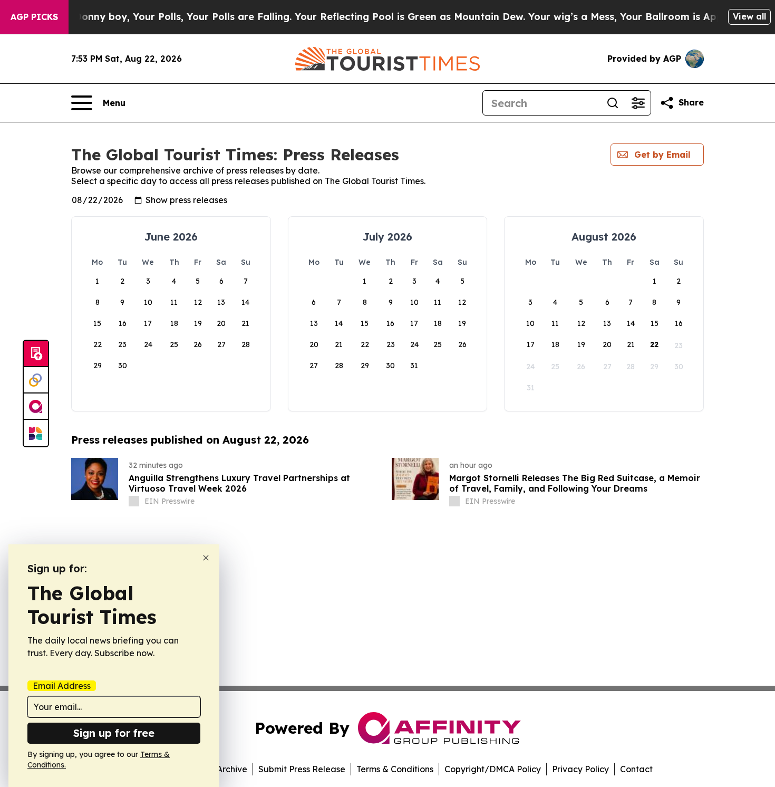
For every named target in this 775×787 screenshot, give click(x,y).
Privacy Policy (580, 769)
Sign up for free (113, 733)
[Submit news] (36, 354)
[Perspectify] (36, 380)
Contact (636, 769)
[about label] (134, 501)
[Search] (612, 103)
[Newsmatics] (36, 433)
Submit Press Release (301, 769)
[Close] (206, 558)
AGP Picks (34, 17)
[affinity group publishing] (36, 407)
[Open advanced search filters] (638, 103)
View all (749, 16)
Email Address (62, 685)
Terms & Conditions (394, 769)
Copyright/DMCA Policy (492, 769)
